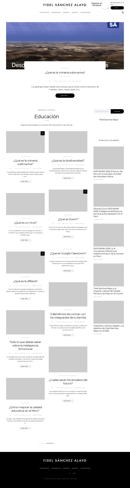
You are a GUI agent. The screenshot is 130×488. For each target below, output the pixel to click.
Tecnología (44, 12)
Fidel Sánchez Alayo (65, 5)
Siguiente (49, 443)
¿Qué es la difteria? (25, 281)
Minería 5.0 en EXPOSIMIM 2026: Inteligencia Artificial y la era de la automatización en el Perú (107, 213)
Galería (75, 12)
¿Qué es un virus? (25, 222)
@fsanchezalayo (117, 2)
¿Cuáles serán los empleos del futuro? (68, 381)
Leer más (63, 95)
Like (116, 8)
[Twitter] (58, 474)
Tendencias (56, 12)
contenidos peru (100, 348)
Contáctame (85, 12)
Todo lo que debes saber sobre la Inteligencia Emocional (25, 345)
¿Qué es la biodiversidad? (68, 160)
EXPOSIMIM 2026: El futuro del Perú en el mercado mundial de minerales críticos (108, 174)
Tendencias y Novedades (109, 140)
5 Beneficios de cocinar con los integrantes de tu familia (68, 315)
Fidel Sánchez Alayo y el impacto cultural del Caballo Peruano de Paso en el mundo (108, 291)
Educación (65, 68)
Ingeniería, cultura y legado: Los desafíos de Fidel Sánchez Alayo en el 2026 (108, 328)
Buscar (117, 111)
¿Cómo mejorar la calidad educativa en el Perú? (25, 409)
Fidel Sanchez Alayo (101, 341)
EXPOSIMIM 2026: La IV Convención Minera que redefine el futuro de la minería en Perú (108, 252)
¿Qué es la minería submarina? (65, 72)
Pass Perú (114, 346)
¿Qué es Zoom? (68, 219)
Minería (66, 12)
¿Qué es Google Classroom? (68, 253)
